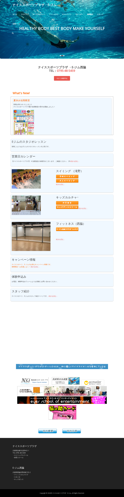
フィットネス (53, 14)
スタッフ (100, 14)
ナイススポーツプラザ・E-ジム (35, 5)
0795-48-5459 (66, 71)
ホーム (15, 14)
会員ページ (16, 24)
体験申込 (90, 14)
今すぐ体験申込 (62, 78)
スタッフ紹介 (21, 291)
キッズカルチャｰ (67, 197)
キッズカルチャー (39, 14)
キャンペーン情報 (23, 260)
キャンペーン (66, 14)
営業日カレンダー (23, 156)
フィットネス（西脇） (71, 224)
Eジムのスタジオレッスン (29, 142)
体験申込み (19, 277)
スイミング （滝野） (69, 171)
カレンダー (79, 14)
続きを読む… (74, 161)
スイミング (25, 14)
